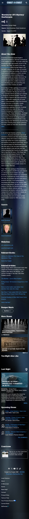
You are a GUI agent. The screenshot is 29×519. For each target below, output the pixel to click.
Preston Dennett (19, 435)
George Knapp (12, 25)
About (3, 481)
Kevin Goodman (11, 28)
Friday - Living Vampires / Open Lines (15, 411)
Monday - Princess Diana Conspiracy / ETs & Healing (16, 432)
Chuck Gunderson (21, 28)
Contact (3, 492)
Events (3, 486)
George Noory (12, 389)
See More (6, 311)
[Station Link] (14, 2)
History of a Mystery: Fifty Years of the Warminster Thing (12, 257)
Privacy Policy (5, 495)
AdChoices (4, 506)
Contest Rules (5, 503)
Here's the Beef (5, 302)
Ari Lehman (8, 420)
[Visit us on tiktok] (20, 469)
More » (26, 403)
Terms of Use (5, 498)
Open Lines (16, 412)
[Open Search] (26, 2)
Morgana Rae (10, 390)
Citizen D (16, 427)
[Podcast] (26, 369)
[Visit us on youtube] (14, 469)
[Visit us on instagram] (17, 469)
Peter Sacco (9, 427)
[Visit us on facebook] (9, 469)
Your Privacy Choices (7, 500)
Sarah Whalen (9, 435)
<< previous (5, 335)
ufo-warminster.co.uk (7, 245)
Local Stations (5, 478)
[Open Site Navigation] (2, 2)
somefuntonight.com (7, 248)
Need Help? (4, 489)
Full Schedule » (23, 437)
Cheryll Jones (18, 390)
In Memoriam (5, 484)
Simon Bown (16, 420)
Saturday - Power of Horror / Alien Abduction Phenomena (15, 418)
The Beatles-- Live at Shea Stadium (11, 278)
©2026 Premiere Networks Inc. (15, 473)
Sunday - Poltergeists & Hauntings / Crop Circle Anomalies (15, 425)
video (2, 126)
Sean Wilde (8, 412)
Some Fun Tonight (6, 261)
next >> (25, 353)
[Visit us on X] (12, 469)
